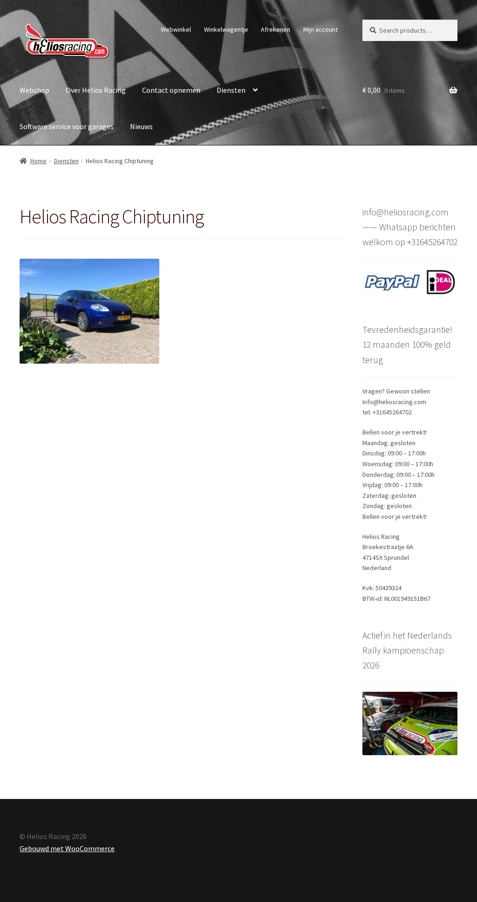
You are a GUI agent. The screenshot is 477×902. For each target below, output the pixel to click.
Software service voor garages (67, 126)
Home (38, 161)
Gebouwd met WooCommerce (67, 848)
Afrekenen (275, 29)
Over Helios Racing (96, 90)
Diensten (231, 90)
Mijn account (320, 29)
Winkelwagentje (226, 29)
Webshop (34, 90)
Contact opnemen (171, 90)
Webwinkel (176, 29)
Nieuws (141, 126)
